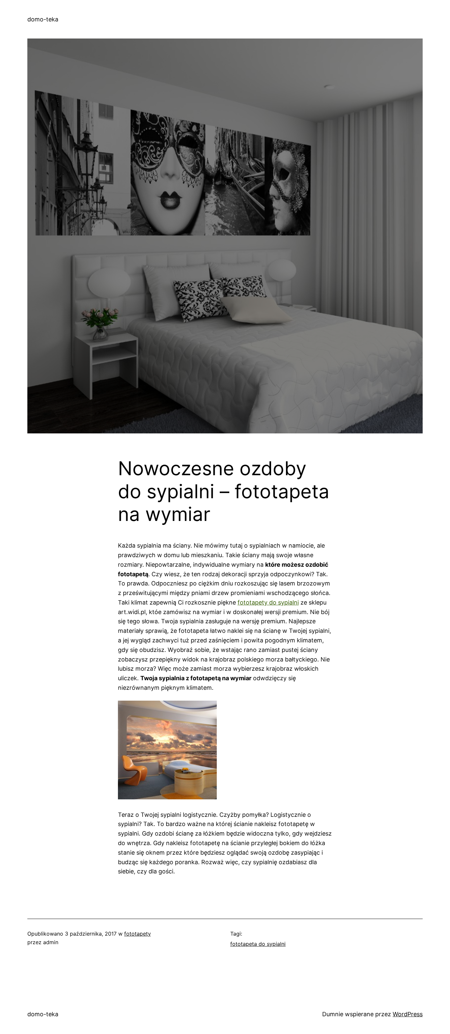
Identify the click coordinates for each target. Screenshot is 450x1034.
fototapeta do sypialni (258, 944)
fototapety (137, 933)
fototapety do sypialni (268, 602)
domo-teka (42, 19)
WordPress (408, 1014)
